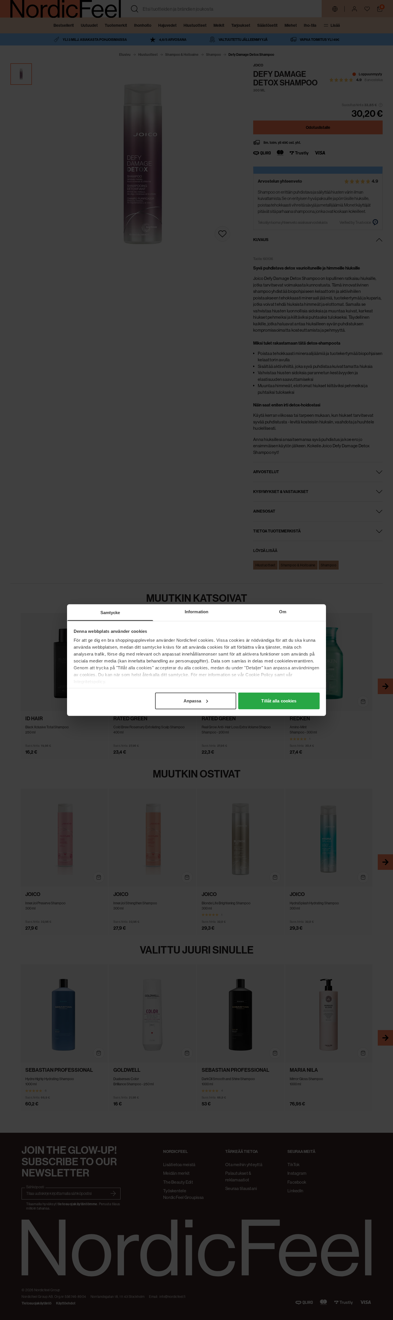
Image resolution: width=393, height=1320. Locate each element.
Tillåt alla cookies (278, 700)
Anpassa (192, 700)
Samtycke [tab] (110, 612)
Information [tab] (196, 611)
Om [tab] (282, 611)
